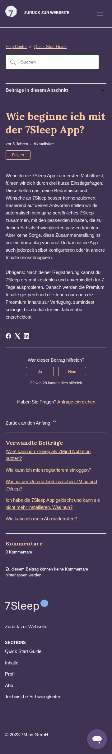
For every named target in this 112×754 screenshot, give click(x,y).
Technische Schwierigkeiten (33, 696)
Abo (9, 685)
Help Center (16, 46)
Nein (72, 371)
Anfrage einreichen (76, 401)
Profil (10, 674)
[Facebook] (8, 336)
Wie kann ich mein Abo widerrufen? (41, 518)
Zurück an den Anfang (28, 423)
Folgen (18, 155)
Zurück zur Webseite (46, 13)
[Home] (11, 16)
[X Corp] (17, 336)
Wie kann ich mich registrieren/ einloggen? (48, 470)
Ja (40, 371)
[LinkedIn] (26, 336)
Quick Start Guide (50, 46)
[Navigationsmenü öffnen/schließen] (100, 14)
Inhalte (11, 662)
